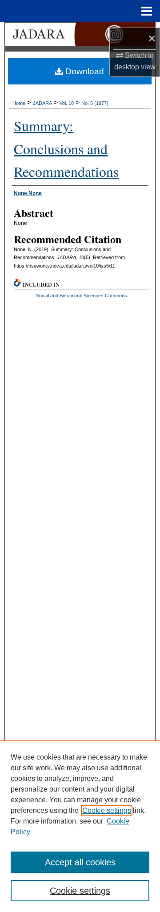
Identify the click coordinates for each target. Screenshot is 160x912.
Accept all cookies (80, 862)
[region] (80, 826)
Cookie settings (106, 810)
